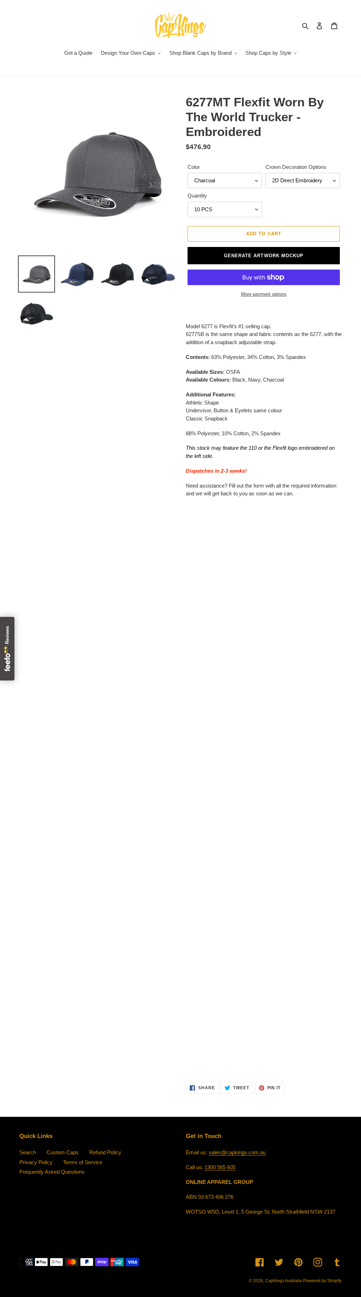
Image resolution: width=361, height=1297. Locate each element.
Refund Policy (105, 1152)
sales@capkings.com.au (237, 1152)
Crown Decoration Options (295, 167)
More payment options (264, 294)
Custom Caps (63, 1152)
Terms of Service (82, 1162)
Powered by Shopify (322, 1280)
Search (27, 1152)
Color (194, 167)
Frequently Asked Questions (52, 1172)
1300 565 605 (219, 1167)
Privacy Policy (36, 1162)
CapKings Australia (283, 1280)
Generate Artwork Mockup (264, 255)
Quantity (197, 196)
